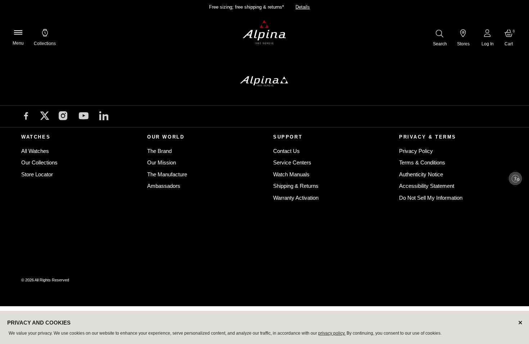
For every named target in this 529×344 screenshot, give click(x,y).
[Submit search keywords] (439, 33)
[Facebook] (26, 117)
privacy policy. (331, 333)
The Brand (159, 151)
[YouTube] (84, 117)
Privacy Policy (416, 151)
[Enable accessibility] (515, 178)
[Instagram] (63, 117)
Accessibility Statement (426, 186)
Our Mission (161, 162)
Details (302, 7)
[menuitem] (44, 32)
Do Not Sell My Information (430, 198)
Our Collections (39, 162)
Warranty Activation (295, 198)
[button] (44, 32)
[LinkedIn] (104, 116)
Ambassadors (163, 186)
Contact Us (286, 151)
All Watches (35, 151)
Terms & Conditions (422, 162)
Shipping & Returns (295, 186)
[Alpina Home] (264, 32)
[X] (45, 115)
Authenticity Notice (421, 174)
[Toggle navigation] (18, 32)
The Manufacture (167, 174)
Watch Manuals (291, 174)
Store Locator (37, 174)
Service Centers (292, 162)
